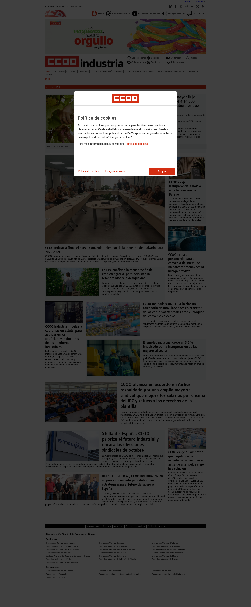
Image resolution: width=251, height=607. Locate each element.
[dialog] (125, 133)
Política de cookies (136, 144)
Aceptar (162, 171)
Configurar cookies (114, 171)
